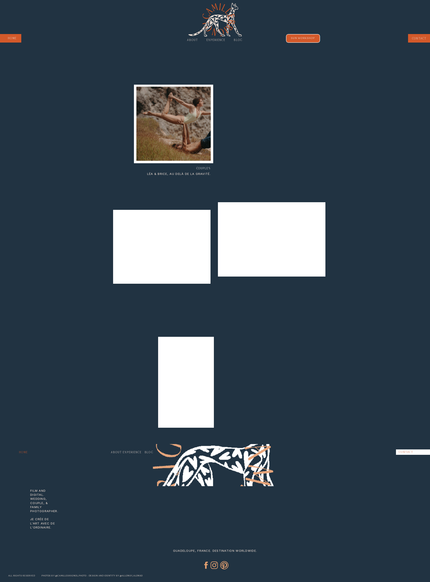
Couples (203, 168)
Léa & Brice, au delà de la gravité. (179, 174)
